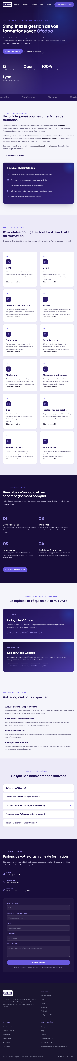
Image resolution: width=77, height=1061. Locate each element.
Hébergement (7, 1038)
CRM (42, 999)
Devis (43, 1003)
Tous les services (8, 1027)
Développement (8, 1031)
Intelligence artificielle (48, 1015)
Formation (6, 1046)
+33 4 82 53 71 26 (46, 1042)
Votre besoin (12, 943)
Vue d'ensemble (46, 996)
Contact (48, 5)
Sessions (44, 1007)
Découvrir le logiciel (34, 51)
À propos (34, 5)
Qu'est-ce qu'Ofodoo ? (16, 788)
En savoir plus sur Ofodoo (15, 155)
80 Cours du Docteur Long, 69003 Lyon (54, 1046)
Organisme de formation (17, 913)
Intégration (6, 1034)
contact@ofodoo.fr (47, 1038)
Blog (41, 5)
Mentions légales (63, 1056)
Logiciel (16, 5)
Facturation (44, 1011)
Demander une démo (64, 5)
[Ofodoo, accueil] (7, 4)
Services (25, 5)
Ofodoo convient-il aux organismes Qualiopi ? (27, 805)
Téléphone (11, 933)
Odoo (62, 125)
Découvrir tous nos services (15, 570)
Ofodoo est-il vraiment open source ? (23, 797)
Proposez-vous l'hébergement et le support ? (26, 814)
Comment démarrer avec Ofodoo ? (21, 823)
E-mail (9, 923)
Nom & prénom (12, 903)
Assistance (6, 1042)
